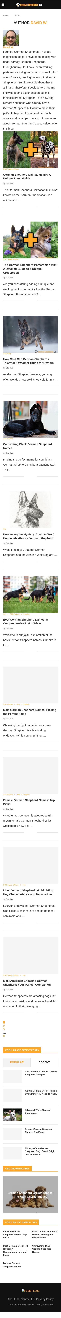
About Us (13, 1299)
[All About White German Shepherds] (12, 1114)
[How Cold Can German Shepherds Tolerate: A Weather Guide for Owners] (30, 334)
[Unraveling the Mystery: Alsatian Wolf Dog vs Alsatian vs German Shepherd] (30, 509)
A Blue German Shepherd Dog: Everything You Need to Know (41, 1092)
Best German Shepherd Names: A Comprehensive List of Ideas (15, 1250)
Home (5, 15)
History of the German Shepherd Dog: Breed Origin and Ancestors (40, 1151)
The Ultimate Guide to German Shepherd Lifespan (41, 1073)
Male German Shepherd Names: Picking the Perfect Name (44, 1234)
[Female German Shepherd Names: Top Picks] (30, 775)
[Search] (57, 4)
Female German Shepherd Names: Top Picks (39, 1131)
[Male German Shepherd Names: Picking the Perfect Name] (30, 685)
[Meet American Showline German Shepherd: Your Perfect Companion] (30, 955)
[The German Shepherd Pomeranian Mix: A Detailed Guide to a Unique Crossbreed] (30, 240)
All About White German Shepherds (38, 1111)
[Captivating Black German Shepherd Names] (30, 419)
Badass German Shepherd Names (12, 1265)
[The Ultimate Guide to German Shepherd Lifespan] (12, 1076)
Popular (17, 1062)
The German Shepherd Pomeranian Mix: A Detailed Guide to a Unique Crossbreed (30, 268)
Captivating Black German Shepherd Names (41, 1249)
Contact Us (28, 1299)
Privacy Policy (45, 1299)
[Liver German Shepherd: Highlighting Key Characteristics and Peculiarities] (30, 865)
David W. (8, 47)
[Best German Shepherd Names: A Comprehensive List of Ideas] (30, 594)
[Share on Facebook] (28, 207)
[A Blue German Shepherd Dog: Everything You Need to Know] (12, 1095)
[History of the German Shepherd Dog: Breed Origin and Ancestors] (12, 1153)
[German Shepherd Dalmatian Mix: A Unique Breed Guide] (30, 149)
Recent (44, 1062)
